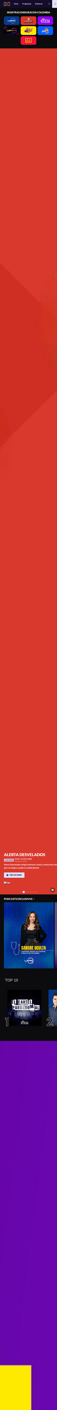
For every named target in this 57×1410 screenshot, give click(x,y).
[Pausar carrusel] (52, 890)
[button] (49, 4)
